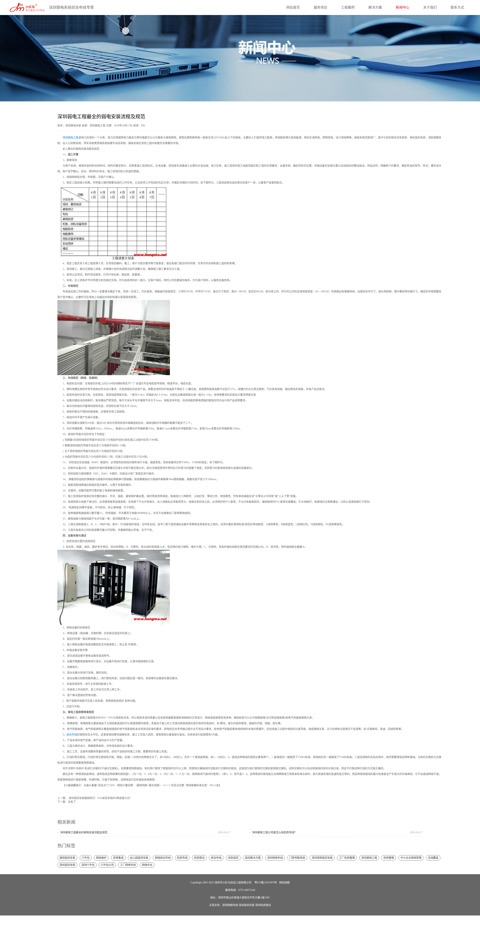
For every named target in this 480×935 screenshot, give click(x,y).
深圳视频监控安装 (322, 857)
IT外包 (86, 857)
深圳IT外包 (87, 864)
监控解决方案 (253, 857)
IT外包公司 (107, 864)
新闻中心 (402, 7)
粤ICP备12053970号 (265, 882)
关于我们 (430, 7)
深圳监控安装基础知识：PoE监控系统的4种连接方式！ (100, 798)
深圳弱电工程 (71, 137)
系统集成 (118, 857)
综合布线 (72, 734)
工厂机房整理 (347, 857)
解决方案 (375, 7)
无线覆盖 (433, 857)
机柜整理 (388, 857)
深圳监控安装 (67, 864)
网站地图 (284, 882)
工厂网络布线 (128, 864)
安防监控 (233, 857)
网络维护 (101, 857)
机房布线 (182, 857)
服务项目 (320, 7)
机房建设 (199, 857)
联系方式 (457, 7)
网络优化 (147, 864)
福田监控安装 (67, 857)
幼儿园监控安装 (139, 857)
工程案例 (348, 7)
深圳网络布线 (275, 857)
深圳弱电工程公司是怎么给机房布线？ (337, 832)
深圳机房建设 (263, 905)
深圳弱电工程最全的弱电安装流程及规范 (145, 832)
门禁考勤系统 (297, 857)
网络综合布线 (163, 857)
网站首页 (293, 7)
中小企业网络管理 (411, 857)
